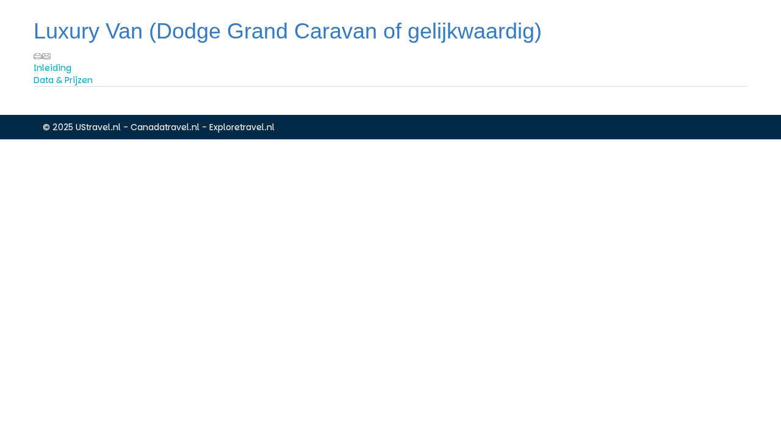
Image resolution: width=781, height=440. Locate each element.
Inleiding (52, 68)
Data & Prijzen (63, 80)
